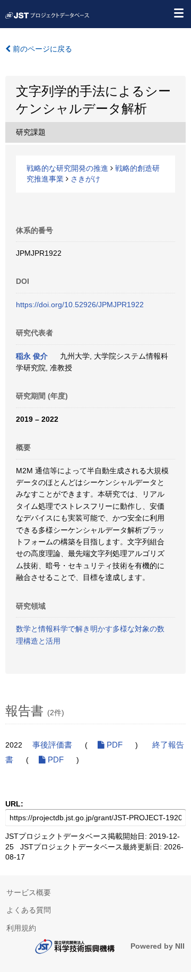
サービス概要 (28, 892)
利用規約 (21, 928)
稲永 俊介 (32, 356)
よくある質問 (28, 910)
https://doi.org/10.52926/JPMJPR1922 (80, 304)
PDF (114, 745)
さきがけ (85, 179)
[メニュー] (178, 12)
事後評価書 (52, 745)
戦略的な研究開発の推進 (67, 168)
